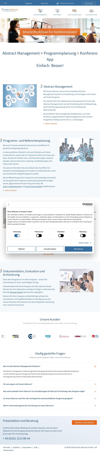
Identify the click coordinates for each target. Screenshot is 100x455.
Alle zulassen (78, 249)
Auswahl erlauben (50, 249)
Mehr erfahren (51, 123)
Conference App (12, 186)
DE (2, 3)
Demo (89, 3)
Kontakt (6, 447)
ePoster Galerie (16, 292)
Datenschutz (8, 450)
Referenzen (44, 3)
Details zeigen (84, 243)
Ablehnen (21, 249)
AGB (35, 447)
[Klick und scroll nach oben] (95, 447)
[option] (9, 336)
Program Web (33, 186)
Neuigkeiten (28, 3)
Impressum (26, 447)
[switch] (39, 235)
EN (6, 3)
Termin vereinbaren (84, 422)
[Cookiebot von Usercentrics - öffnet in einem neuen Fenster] (83, 204)
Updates (16, 447)
